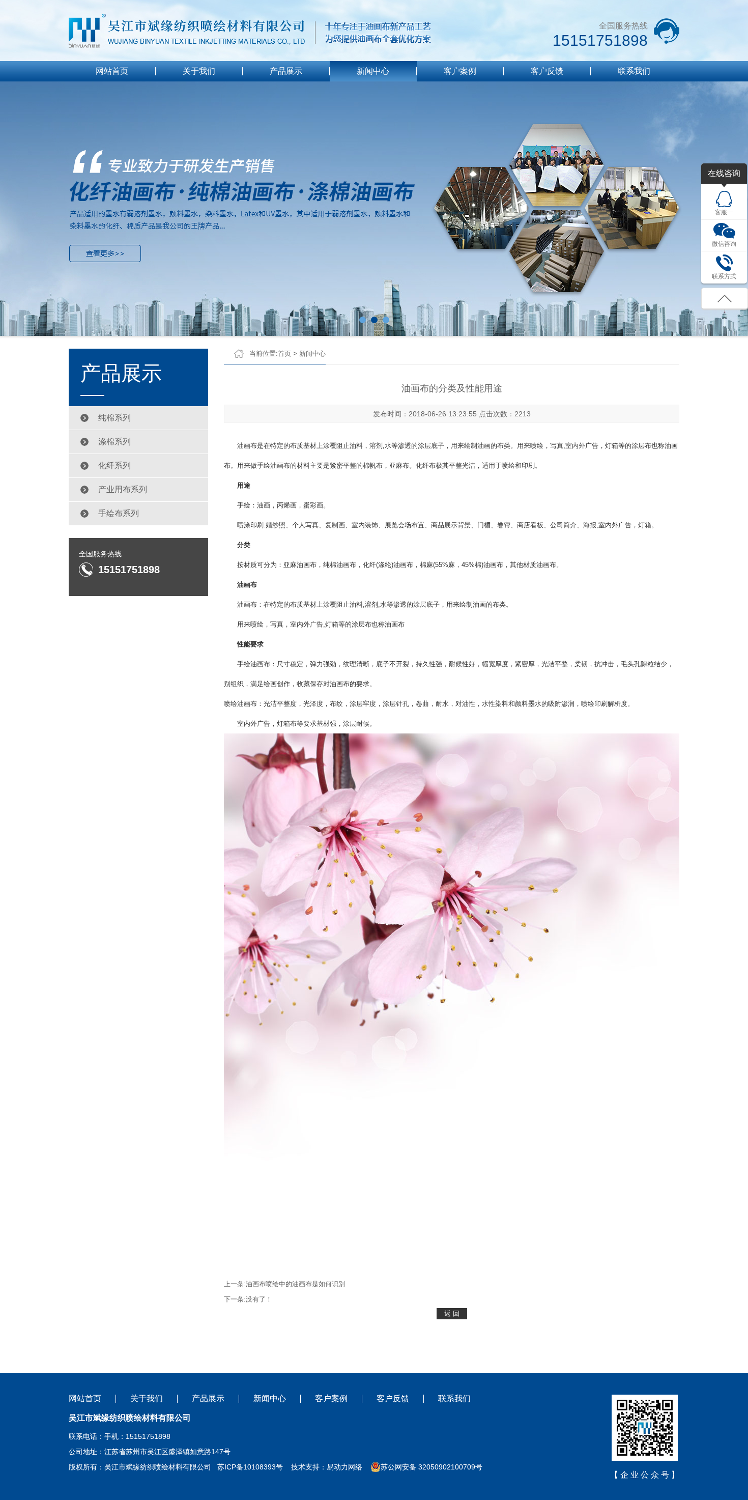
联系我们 (634, 71)
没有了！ (259, 1299)
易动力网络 (344, 1467)
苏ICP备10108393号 (250, 1467)
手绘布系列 (118, 513)
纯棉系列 (114, 417)
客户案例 (460, 71)
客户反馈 (547, 71)
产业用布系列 (122, 489)
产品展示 (286, 71)
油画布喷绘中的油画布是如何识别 (295, 1284)
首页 (284, 353)
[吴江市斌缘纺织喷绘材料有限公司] (250, 31)
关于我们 (199, 71)
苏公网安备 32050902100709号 (431, 1467)
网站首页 (112, 71)
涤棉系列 (114, 441)
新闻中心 (373, 71)
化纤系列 (114, 465)
